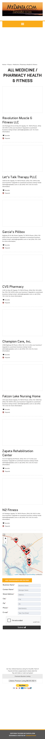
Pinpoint (7, 138)
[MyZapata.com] (22, 9)
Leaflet (16, 574)
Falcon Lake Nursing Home (21, 396)
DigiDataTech (31, 735)
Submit (21, 627)
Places (10, 64)
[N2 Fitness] (26, 552)
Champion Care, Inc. (16, 341)
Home (4, 64)
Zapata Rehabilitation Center (17, 453)
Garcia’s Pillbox (13, 231)
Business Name (9, 585)
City (4, 598)
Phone (5, 608)
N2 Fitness (10, 510)
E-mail (5, 612)
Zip (4, 603)
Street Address (8, 594)
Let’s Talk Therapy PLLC (19, 177)
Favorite (7, 135)
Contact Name (8, 589)
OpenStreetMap (30, 574)
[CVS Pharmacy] (24, 549)
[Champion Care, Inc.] (29, 563)
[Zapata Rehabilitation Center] (16, 540)
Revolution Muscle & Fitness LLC (17, 120)
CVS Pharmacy (13, 286)
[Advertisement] (22, 46)
